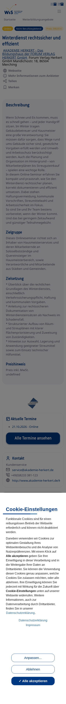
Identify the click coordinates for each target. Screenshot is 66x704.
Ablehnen (33, 669)
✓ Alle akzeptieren (33, 681)
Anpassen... (33, 658)
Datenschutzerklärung (20, 612)
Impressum (33, 625)
